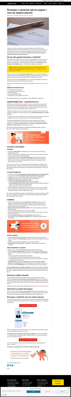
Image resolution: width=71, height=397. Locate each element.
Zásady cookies (4, 394)
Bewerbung (12, 61)
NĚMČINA (32, 3)
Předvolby (62, 391)
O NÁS (50, 3)
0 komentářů (30, 15)
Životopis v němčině (58, 382)
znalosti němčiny (31, 123)
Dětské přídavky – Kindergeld (13, 383)
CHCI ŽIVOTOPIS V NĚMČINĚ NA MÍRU (28, 339)
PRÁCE (23, 3)
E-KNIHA (60, 3)
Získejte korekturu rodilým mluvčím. (41, 286)
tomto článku (25, 331)
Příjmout (33, 391)
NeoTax (11, 15)
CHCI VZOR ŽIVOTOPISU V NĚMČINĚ (28, 305)
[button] (68, 388)
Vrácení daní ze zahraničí (27, 382)
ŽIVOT (27, 3)
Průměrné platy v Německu (43, 383)
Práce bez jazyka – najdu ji (27, 125)
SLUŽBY (45, 3)
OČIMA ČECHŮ (38, 3)
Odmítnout (48, 391)
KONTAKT (55, 3)
